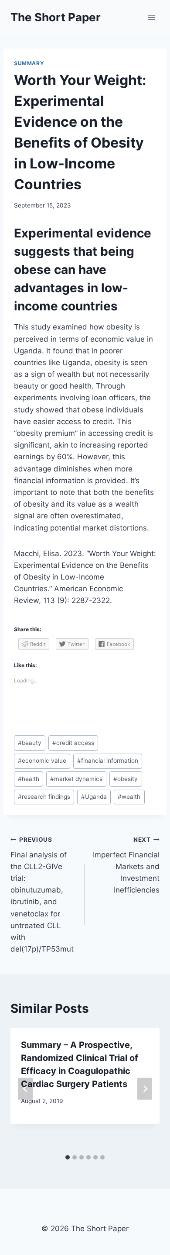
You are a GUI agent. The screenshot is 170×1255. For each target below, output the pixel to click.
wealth (129, 796)
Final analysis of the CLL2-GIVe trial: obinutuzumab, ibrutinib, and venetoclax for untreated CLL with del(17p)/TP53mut (42, 894)
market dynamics (76, 778)
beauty (29, 742)
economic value (42, 760)
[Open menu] (151, 17)
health (28, 778)
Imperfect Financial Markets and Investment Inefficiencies (126, 865)
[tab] (67, 1157)
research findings (44, 796)
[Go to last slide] (25, 1089)
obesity (125, 778)
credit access (73, 742)
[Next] (144, 1089)
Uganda (94, 796)
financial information (107, 760)
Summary (29, 63)
